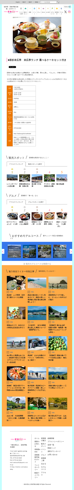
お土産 (48, 12)
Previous (3, 251)
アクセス (61, 13)
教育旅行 (57, 13)
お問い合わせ (52, 455)
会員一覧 (51, 445)
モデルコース (52, 13)
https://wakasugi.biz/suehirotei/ (22, 133)
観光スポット (25, 13)
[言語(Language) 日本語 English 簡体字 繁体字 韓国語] (67, 6)
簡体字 (24, 2)
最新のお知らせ (36, 444)
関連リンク (52, 448)
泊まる (43, 12)
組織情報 (51, 438)
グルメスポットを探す (36, 202)
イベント (34, 13)
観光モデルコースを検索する (38, 264)
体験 (30, 12)
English (18, 2)
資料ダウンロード (54, 451)
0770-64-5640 (17, 458)
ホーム (36, 438)
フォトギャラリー (36, 467)
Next (71, 251)
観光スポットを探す (35, 164)
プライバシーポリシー (56, 441)
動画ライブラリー (36, 475)
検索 (58, 2)
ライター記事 (21, 13)
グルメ (39, 12)
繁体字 (30, 2)
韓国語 (36, 2)
